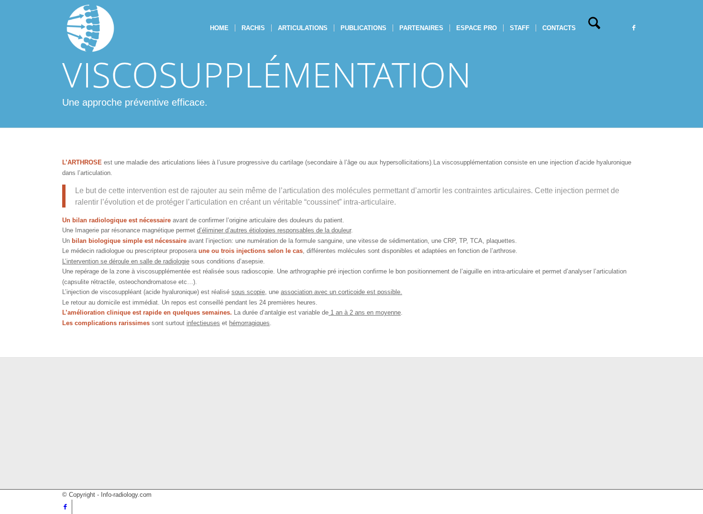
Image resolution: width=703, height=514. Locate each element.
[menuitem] (219, 28)
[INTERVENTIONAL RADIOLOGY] (90, 28)
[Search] (594, 28)
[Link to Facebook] (633, 28)
